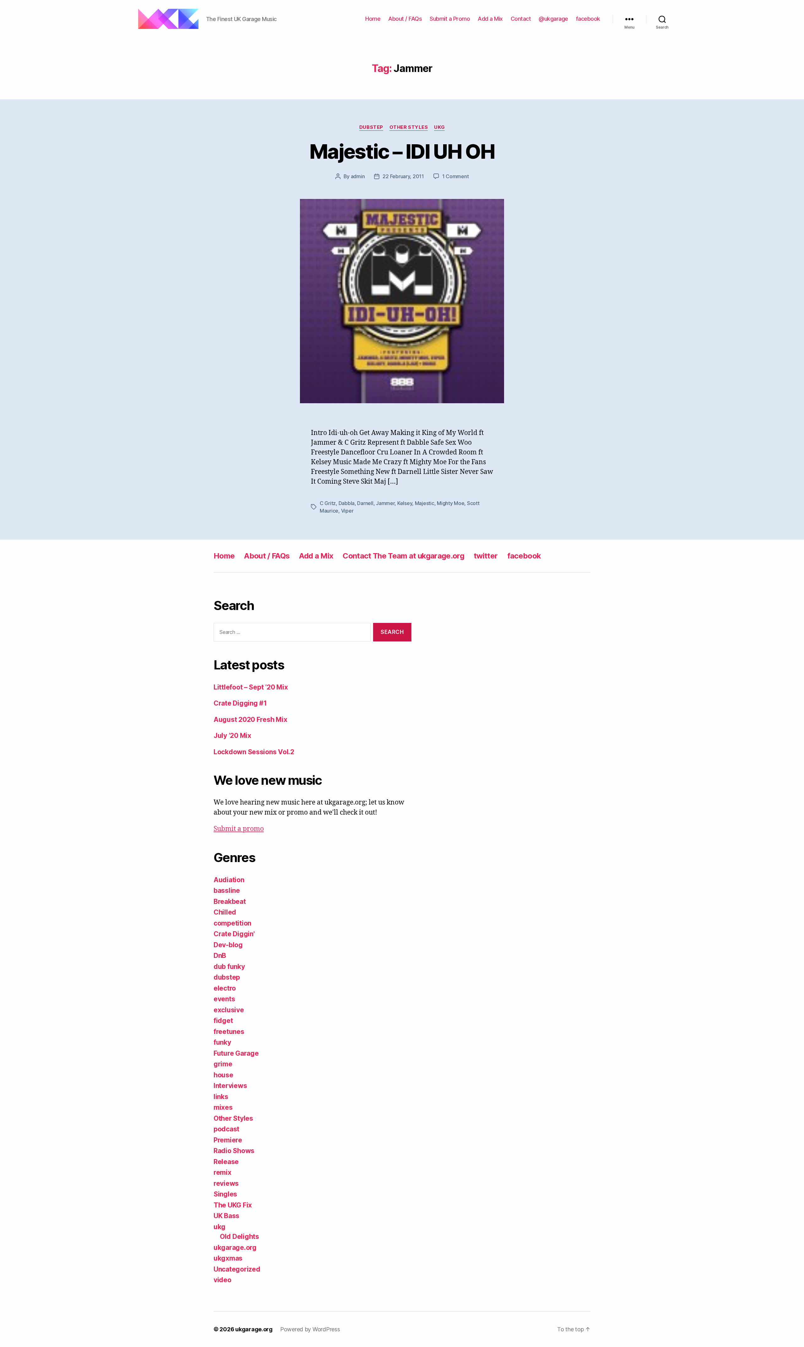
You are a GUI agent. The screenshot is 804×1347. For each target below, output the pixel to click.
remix (222, 1172)
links (221, 1097)
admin (358, 176)
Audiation (229, 880)
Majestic (424, 503)
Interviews (230, 1086)
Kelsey (404, 503)
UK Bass (226, 1216)
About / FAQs (405, 18)
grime (223, 1064)
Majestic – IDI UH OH (402, 151)
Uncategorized (237, 1269)
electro (225, 988)
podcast (226, 1129)
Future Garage (236, 1053)
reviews (226, 1183)
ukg (439, 127)
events (224, 999)
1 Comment (455, 176)
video (222, 1280)
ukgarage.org (235, 1247)
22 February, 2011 (403, 176)
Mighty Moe (450, 503)
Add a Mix (490, 18)
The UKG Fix (233, 1205)
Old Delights (239, 1236)
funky (222, 1042)
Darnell (365, 503)
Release (226, 1162)
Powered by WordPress (310, 1329)
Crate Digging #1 (240, 703)
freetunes (229, 1032)
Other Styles (408, 127)
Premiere (228, 1140)
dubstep (371, 127)
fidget (223, 1021)
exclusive (229, 1010)
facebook (588, 18)
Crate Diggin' (234, 934)
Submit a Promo (450, 18)
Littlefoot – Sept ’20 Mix (251, 687)
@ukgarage (553, 18)
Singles (225, 1194)
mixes (223, 1107)
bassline (227, 890)
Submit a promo (239, 829)
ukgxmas (228, 1258)
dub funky (229, 966)
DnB (220, 955)
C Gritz (328, 503)
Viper (347, 511)
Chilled (225, 912)
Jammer (385, 503)
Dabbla (347, 503)
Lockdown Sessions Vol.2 (254, 752)
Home (372, 18)
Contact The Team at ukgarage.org (403, 555)
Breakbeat (230, 901)
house (223, 1075)
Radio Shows (234, 1151)
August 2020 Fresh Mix (250, 719)
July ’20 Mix (232, 735)
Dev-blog (228, 945)
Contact (521, 18)
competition (232, 923)
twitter (485, 555)
